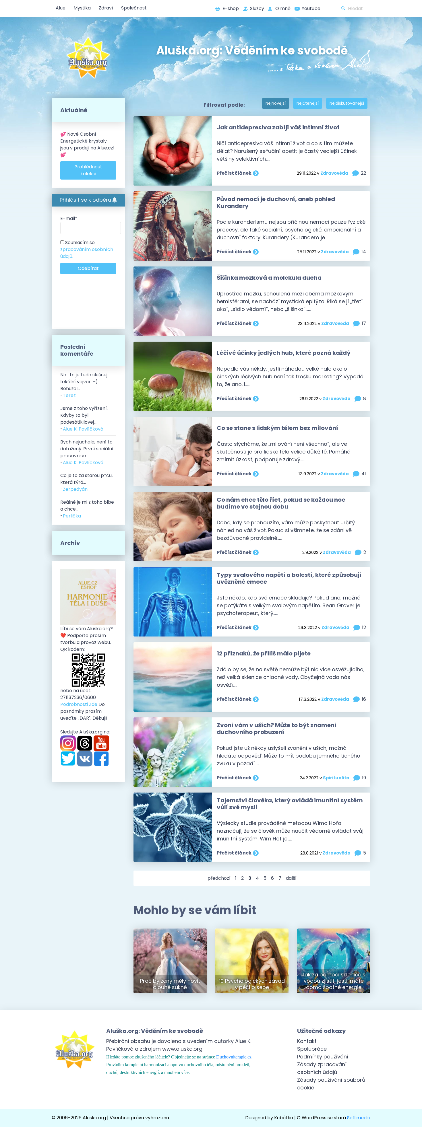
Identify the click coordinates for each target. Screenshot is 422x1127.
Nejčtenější (308, 103)
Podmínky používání (322, 1056)
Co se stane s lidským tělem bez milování (277, 428)
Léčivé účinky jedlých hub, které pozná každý (284, 352)
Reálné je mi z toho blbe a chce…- (87, 509)
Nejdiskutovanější (347, 103)
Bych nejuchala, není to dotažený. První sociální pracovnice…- (86, 452)
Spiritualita (336, 778)
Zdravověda (334, 173)
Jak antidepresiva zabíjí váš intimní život (278, 127)
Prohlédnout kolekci (88, 170)
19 (364, 777)
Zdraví (106, 8)
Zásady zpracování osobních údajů (321, 1068)
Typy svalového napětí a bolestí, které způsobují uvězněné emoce (289, 578)
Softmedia (358, 1117)
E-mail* (68, 218)
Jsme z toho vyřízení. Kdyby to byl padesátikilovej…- (84, 418)
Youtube (311, 8)
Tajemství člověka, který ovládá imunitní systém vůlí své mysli (290, 804)
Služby (257, 8)
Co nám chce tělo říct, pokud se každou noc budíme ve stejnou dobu (281, 503)
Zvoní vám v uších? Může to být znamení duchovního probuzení (276, 728)
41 (363, 473)
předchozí (219, 878)
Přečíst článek (234, 173)
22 (363, 173)
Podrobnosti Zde (78, 704)
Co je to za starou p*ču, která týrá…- (86, 482)
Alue (60, 8)
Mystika (82, 8)
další (291, 878)
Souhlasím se (86, 249)
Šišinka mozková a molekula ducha (269, 277)
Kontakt (307, 1041)
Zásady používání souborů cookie (331, 1083)
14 (363, 251)
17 (364, 323)
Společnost (134, 8)
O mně (283, 8)
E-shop (230, 8)
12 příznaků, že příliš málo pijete (264, 653)
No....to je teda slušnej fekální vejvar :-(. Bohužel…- (83, 385)
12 (364, 627)
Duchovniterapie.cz (233, 1056)
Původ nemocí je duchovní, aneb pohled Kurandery (276, 202)
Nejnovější (276, 103)
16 (364, 699)
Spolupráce (312, 1048)
